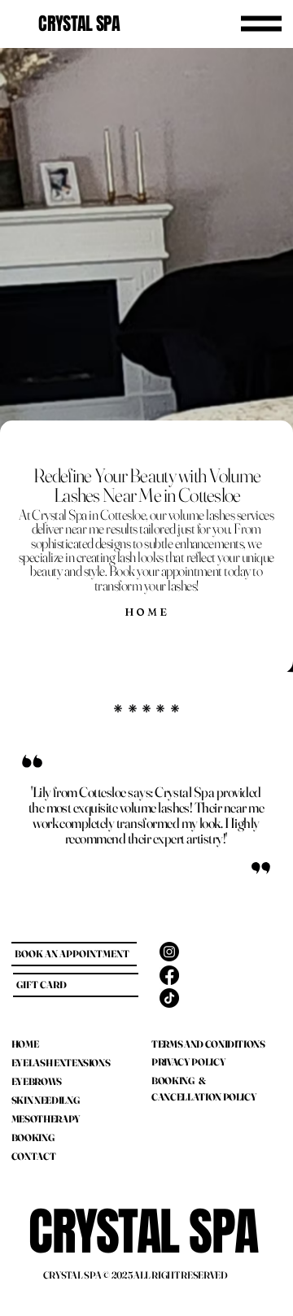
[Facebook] (169, 975)
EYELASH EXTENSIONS (61, 1063)
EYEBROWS (36, 1081)
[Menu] (261, 23)
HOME (25, 1044)
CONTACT (33, 1156)
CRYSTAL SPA (79, 24)
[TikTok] (169, 998)
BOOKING (32, 1137)
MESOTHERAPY (46, 1119)
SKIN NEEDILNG (45, 1100)
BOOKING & (178, 1080)
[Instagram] (169, 951)
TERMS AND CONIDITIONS (208, 1044)
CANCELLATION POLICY (203, 1097)
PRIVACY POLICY (188, 1062)
